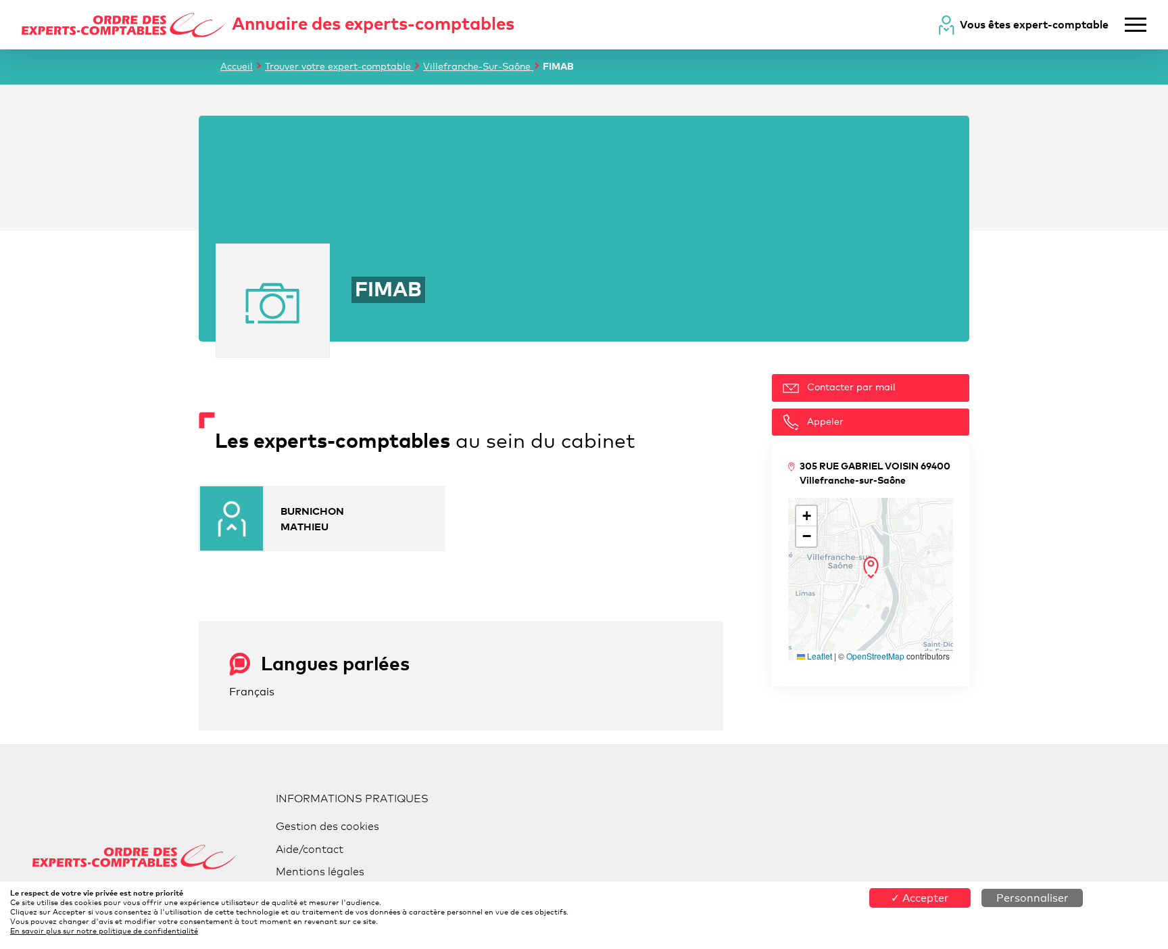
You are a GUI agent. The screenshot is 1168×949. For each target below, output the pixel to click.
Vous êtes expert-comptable (1034, 24)
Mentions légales (320, 871)
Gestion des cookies (327, 826)
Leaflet (818, 656)
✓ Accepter (920, 898)
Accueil (236, 66)
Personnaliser (1032, 898)
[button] (870, 567)
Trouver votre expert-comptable (339, 66)
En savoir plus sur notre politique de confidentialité (104, 930)
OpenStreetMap (875, 656)
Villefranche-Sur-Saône (478, 66)
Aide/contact (309, 849)
